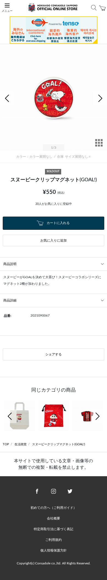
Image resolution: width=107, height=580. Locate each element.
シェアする (53, 354)
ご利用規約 (53, 539)
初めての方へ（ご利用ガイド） (53, 507)
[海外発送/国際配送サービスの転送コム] (53, 29)
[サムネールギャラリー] (99, 146)
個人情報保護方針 (53, 550)
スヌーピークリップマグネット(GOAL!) (58, 444)
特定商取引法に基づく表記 (53, 529)
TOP (6, 444)
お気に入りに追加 (53, 240)
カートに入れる (58, 223)
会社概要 (53, 518)
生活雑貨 (21, 444)
